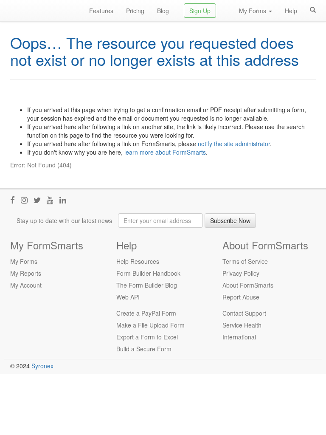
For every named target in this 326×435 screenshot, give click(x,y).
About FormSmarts (247, 285)
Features (101, 10)
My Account (26, 285)
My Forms (23, 261)
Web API (128, 297)
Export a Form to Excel (147, 337)
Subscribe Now (230, 220)
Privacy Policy (240, 273)
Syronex (42, 366)
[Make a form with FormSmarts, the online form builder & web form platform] (43, 10)
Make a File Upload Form (150, 325)
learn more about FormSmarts (165, 152)
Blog (163, 10)
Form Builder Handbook (148, 273)
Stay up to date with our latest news (64, 220)
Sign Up (200, 10)
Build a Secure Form (143, 349)
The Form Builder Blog (146, 285)
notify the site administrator (234, 143)
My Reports (25, 273)
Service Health (241, 325)
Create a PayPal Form (146, 313)
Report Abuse (240, 297)
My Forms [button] (253, 10)
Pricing (135, 10)
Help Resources (137, 261)
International (239, 337)
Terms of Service (245, 261)
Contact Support (244, 313)
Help (291, 10)
